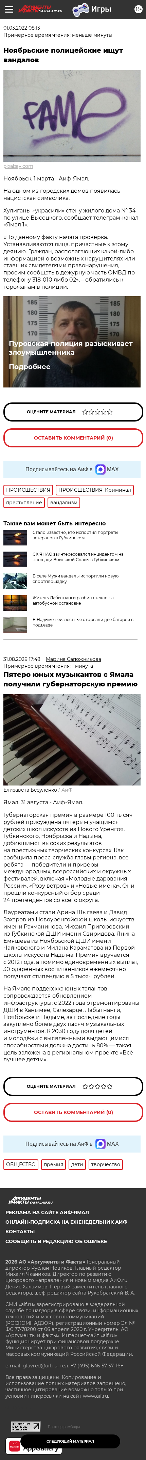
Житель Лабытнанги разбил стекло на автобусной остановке (73, 600)
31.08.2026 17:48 (21, 659)
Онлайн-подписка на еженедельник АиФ (66, 1222)
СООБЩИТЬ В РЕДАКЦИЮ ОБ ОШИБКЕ (56, 1241)
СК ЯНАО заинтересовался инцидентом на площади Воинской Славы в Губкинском (78, 557)
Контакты (20, 1231)
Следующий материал (70, 1441)
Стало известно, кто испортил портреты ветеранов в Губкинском (75, 535)
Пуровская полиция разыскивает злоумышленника (71, 347)
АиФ (67, 790)
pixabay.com (18, 166)
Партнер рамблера (64, 1427)
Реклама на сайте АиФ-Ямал (47, 1212)
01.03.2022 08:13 (21, 28)
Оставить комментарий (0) (73, 438)
